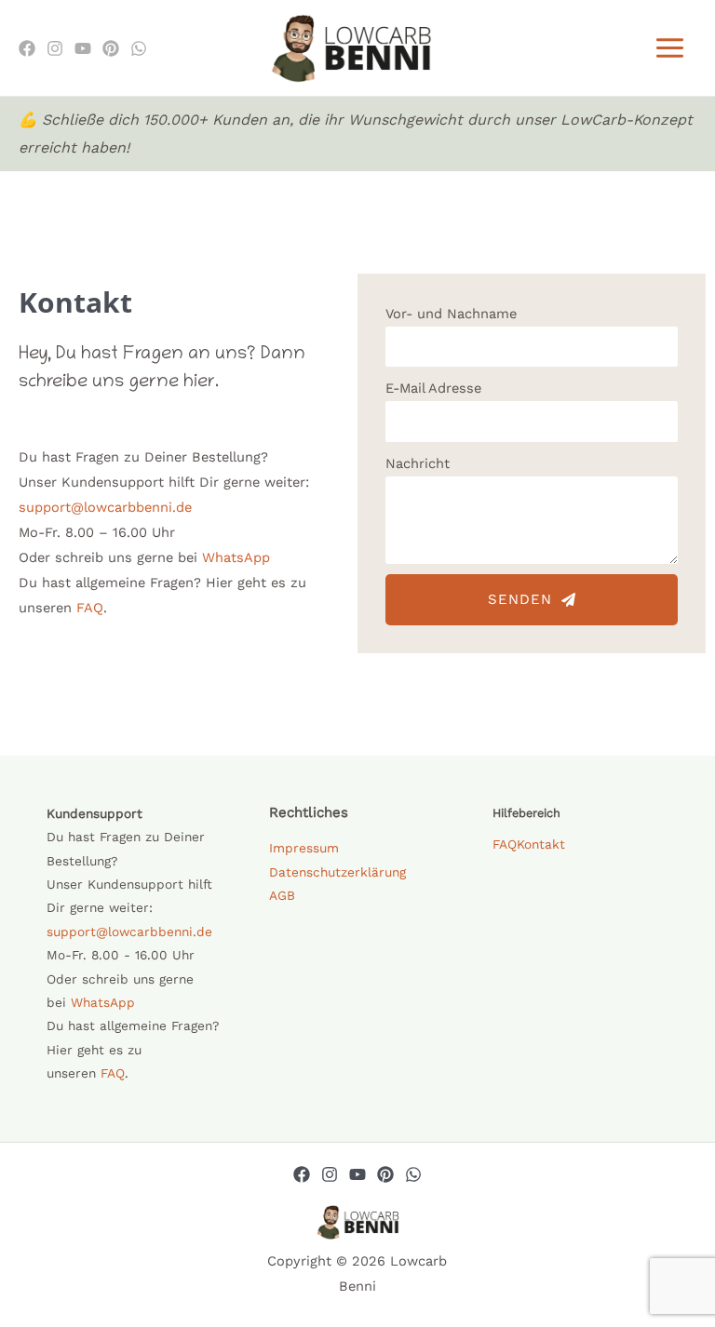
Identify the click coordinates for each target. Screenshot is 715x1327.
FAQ (89, 607)
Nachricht (417, 463)
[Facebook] (27, 48)
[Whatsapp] (413, 1174)
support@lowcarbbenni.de (105, 507)
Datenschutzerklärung (337, 872)
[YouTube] (357, 1174)
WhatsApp (236, 557)
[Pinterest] (110, 48)
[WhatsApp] (138, 48)
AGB (282, 895)
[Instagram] (55, 48)
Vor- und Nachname (451, 313)
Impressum (304, 847)
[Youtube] (82, 48)
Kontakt (541, 844)
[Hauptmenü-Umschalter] (669, 47)
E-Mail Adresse (433, 388)
